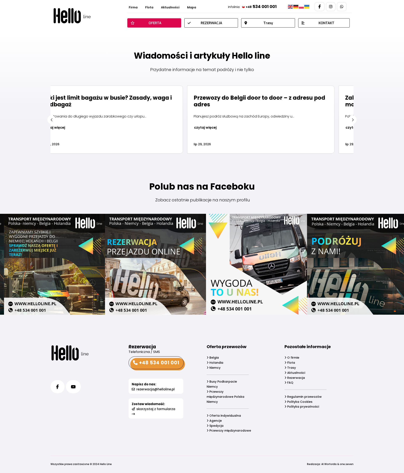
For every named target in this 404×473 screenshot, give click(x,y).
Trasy (291, 368)
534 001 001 (261, 6)
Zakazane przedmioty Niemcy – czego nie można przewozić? (270, 101)
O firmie (292, 357)
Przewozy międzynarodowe (230, 430)
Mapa (191, 7)
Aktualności (170, 7)
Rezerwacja (295, 378)
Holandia (216, 363)
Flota (149, 7)
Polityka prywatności (302, 406)
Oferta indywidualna (225, 416)
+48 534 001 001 (158, 362)
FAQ (289, 383)
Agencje (215, 421)
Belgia (214, 357)
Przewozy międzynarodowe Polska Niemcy (225, 397)
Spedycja (216, 426)
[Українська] (307, 6)
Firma (133, 7)
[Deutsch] (296, 6)
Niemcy (215, 368)
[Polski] (301, 6)
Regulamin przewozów (304, 397)
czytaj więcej (71, 127)
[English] (290, 6)
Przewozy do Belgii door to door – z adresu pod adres (125, 101)
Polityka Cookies (299, 402)
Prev (51, 119)
